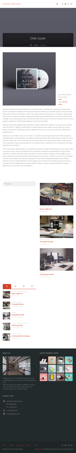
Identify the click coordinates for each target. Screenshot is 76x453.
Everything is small (47, 274)
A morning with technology (21, 336)
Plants (19, 323)
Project (36, 45)
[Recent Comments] (32, 286)
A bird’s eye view (17, 325)
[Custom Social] (71, 4)
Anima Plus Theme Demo (12, 4)
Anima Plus (40, 449)
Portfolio (11, 445)
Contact (35, 445)
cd (63, 102)
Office (47, 206)
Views (52, 206)
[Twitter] (65, 4)
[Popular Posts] (15, 286)
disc (66, 102)
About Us (28, 445)
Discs (60, 99)
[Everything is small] (56, 259)
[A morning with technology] (6, 337)
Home (4, 445)
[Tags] (23, 286)
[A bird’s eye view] (6, 326)
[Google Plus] (68, 4)
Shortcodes (19, 445)
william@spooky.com (13, 414)
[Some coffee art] (56, 194)
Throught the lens (46, 242)
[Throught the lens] (56, 226)
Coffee (42, 206)
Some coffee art (46, 209)
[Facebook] (62, 4)
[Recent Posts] (7, 286)
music (60, 104)
